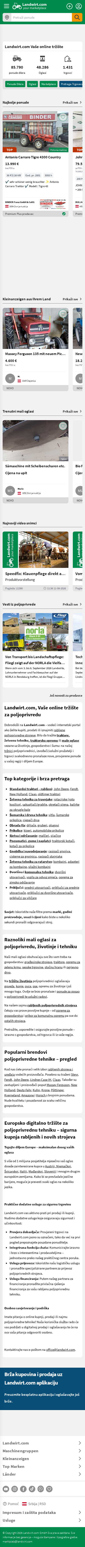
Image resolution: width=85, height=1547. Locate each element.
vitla (52, 815)
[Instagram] (14, 1489)
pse (35, 986)
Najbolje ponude (16, 102)
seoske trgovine (32, 967)
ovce (28, 986)
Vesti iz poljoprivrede (19, 604)
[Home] (29, 6)
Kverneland (12, 1095)
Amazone (27, 1095)
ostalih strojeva (14, 1020)
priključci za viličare (23, 898)
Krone (45, 1090)
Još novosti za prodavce (65, 695)
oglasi (32, 84)
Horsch (41, 1095)
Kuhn (36, 1090)
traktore (59, 962)
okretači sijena (58, 804)
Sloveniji (50, 1171)
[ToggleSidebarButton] (6, 6)
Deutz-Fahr (24, 1090)
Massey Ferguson (58, 1085)
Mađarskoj (36, 1171)
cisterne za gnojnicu (23, 856)
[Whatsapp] (40, 1489)
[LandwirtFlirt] (49, 1489)
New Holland (18, 794)
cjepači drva (31, 820)
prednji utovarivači (37, 887)
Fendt (74, 789)
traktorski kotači (63, 841)
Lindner (35, 1079)
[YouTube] (6, 1489)
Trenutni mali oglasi (18, 411)
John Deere (61, 789)
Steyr (74, 1074)
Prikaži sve (70, 102)
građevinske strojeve (38, 962)
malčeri (44, 835)
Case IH (46, 1079)
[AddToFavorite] (63, 117)
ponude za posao (68, 991)
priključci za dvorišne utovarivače (50, 892)
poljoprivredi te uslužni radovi (27, 996)
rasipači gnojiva (59, 851)
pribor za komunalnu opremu (44, 1015)
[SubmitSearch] (77, 17)
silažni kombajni (39, 866)
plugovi (54, 825)
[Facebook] (23, 1489)
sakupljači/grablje (34, 804)
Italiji (23, 1171)
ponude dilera (15, 84)
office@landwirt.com (60, 1349)
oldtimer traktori (49, 794)
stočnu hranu (54, 967)
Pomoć (13, 1503)
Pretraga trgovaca (72, 84)
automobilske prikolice (48, 830)
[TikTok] (32, 1489)
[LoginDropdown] (78, 6)
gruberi (42, 825)
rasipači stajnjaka (50, 856)
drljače (31, 825)
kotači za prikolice (22, 846)
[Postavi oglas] (69, 6)
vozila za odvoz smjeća (42, 877)
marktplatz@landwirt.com (17, 1541)
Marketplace (48, 84)
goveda (9, 986)
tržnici (8, 751)
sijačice (56, 835)
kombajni (59, 861)
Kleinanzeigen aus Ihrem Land (27, 298)
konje (19, 986)
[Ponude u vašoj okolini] (7, 17)
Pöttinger (57, 1090)
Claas (32, 794)
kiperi (27, 830)
